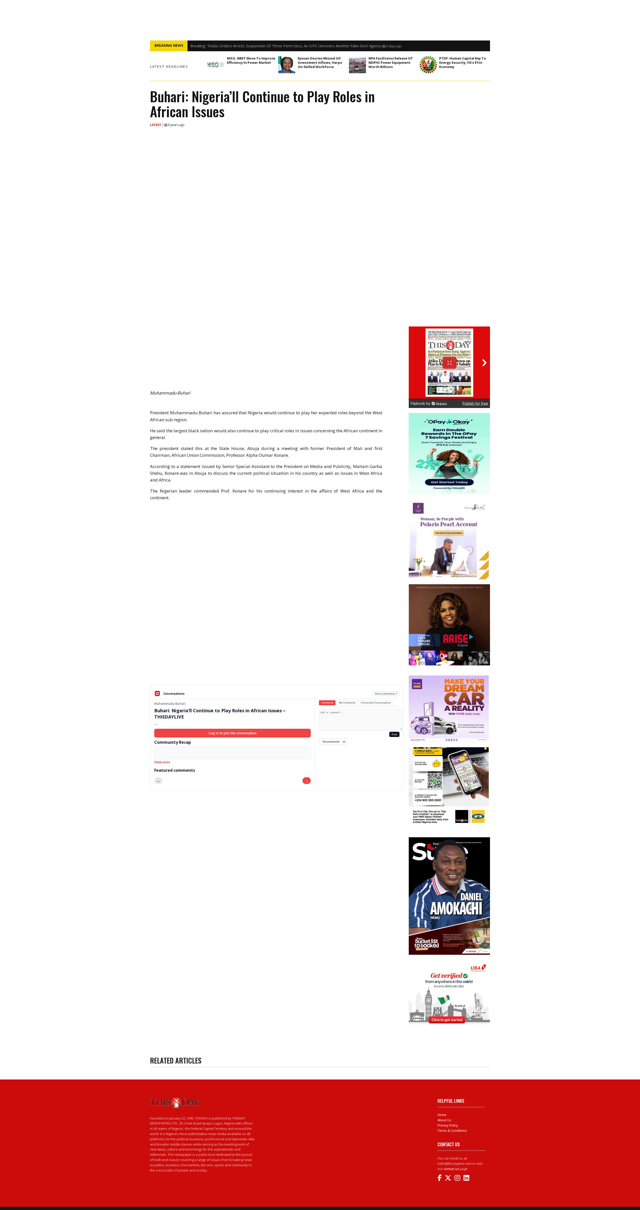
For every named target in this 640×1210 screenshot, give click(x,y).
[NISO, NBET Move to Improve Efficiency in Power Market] (216, 64)
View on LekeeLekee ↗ (386, 693)
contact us (451, 1168)
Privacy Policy (448, 1125)
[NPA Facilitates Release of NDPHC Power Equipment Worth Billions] (357, 64)
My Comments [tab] (347, 702)
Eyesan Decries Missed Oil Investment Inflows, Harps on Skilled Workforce (320, 62)
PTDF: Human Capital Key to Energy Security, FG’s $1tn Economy (462, 62)
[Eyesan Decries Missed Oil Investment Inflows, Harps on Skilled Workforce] (286, 64)
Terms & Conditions (452, 1130)
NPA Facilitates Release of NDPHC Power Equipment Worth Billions (390, 62)
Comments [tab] (327, 702)
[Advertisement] (277, 646)
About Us (444, 1120)
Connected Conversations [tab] (376, 702)
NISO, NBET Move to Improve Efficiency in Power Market (251, 60)
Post (394, 734)
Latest (156, 125)
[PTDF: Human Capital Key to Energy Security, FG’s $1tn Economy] (428, 64)
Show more (162, 762)
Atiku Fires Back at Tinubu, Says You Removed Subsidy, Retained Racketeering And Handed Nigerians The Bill (284, 45)
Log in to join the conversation (232, 733)
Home (442, 1114)
